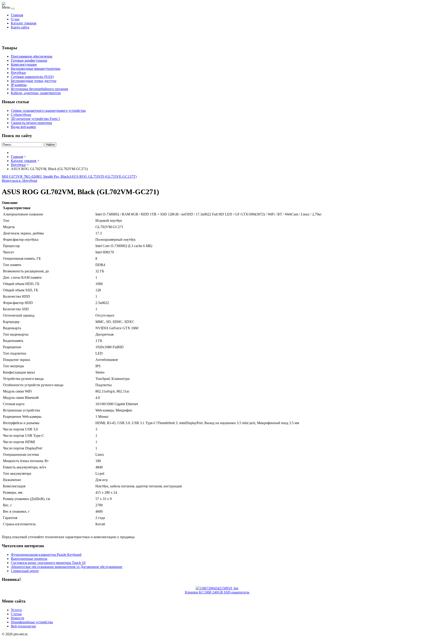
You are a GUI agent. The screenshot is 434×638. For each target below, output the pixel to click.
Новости (17, 618)
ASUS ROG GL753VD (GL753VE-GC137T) (103, 176)
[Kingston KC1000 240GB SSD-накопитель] (217, 588)
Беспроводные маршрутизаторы (35, 68)
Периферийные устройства (32, 622)
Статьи (16, 614)
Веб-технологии (23, 626)
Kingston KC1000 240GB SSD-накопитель (217, 592)
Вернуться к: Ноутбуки (19, 180)
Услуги (16, 610)
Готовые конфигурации (29, 60)
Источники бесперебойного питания (39, 89)
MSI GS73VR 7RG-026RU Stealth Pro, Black (35, 176)
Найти (50, 144)
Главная (17, 15)
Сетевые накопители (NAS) (32, 77)
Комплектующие (24, 64)
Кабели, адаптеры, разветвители (36, 93)
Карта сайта (20, 27)
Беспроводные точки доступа (33, 81)
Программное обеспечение (31, 56)
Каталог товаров (23, 23)
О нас (15, 19)
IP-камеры (19, 85)
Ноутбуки (18, 73)
